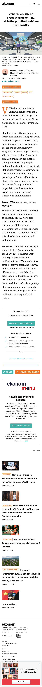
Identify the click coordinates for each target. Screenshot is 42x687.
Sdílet (9, 372)
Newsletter (5, 651)
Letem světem (9, 604)
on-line (24, 92)
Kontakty (5, 641)
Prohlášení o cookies (9, 657)
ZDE (26, 441)
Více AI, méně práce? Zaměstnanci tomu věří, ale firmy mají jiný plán (21, 543)
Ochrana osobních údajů (10, 661)
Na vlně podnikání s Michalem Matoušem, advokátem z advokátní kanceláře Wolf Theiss (19, 478)
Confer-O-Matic (12, 66)
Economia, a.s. (23, 627)
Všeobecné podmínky (9, 653)
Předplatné (5, 646)
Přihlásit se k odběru (21, 426)
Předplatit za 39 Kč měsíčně (21, 323)
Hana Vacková (16, 71)
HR (30, 92)
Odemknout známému (29, 372)
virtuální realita (8, 96)
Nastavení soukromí (9, 659)
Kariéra (4, 649)
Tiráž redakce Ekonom (9, 643)
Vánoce (16, 92)
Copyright (5, 627)
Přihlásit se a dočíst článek (21, 358)
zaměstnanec (7, 92)
